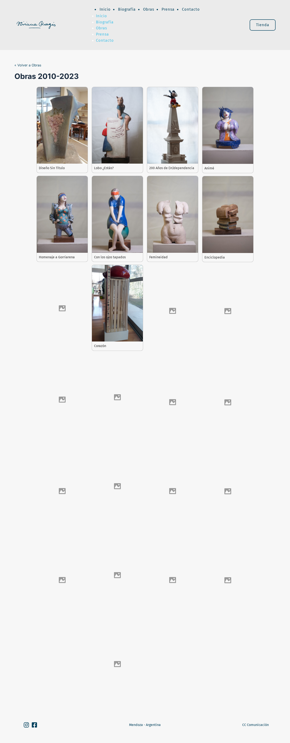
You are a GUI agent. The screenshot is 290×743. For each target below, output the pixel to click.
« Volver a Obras (27, 65)
